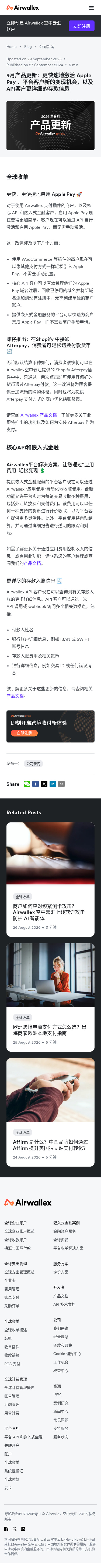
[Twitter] (15, 1529)
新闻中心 (60, 1411)
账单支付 (11, 1297)
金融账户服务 (64, 1231)
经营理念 (60, 1337)
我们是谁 (60, 1328)
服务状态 (60, 1437)
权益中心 (60, 1370)
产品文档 (60, 1296)
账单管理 (11, 1396)
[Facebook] (6, 1529)
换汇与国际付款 (17, 1248)
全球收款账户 (15, 1240)
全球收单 (11, 1462)
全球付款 (11, 1479)
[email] (61, 784)
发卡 (8, 1488)
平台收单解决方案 (68, 1248)
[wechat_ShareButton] (27, 784)
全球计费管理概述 (19, 1387)
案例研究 (60, 1403)
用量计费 (11, 1413)
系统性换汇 (13, 1471)
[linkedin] (53, 784)
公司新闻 (46, 46)
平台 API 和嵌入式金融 (23, 1437)
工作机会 (60, 1362)
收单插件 (11, 1347)
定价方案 (60, 1272)
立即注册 (81, 26)
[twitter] (44, 784)
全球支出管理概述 (19, 1272)
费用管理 (11, 1289)
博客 (57, 1394)
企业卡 (10, 1280)
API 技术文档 (64, 1304)
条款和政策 (62, 1345)
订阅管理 (11, 1404)
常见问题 (60, 1420)
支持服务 (60, 1428)
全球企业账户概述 (19, 1231)
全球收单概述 (15, 1330)
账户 (8, 1454)
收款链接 (11, 1355)
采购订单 (11, 1306)
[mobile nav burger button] (90, 7)
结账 (8, 1338)
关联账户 (11, 1445)
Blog (28, 46)
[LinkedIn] (23, 1529)
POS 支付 (12, 1364)
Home (11, 46)
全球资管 (60, 1240)
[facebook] (35, 784)
